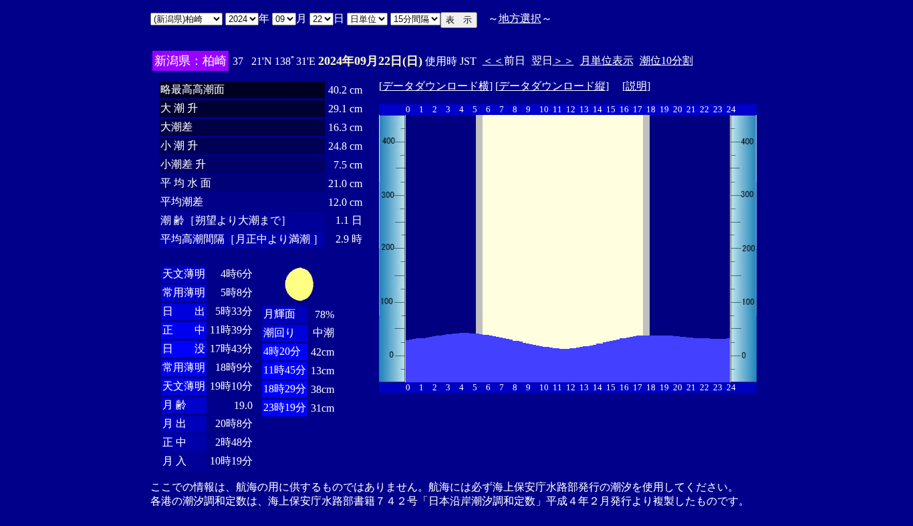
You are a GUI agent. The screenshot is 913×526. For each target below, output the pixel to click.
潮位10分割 (666, 60)
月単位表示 (607, 60)
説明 (636, 86)
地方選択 (520, 18)
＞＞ (563, 60)
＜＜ (493, 60)
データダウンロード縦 (552, 86)
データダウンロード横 (435, 86)
